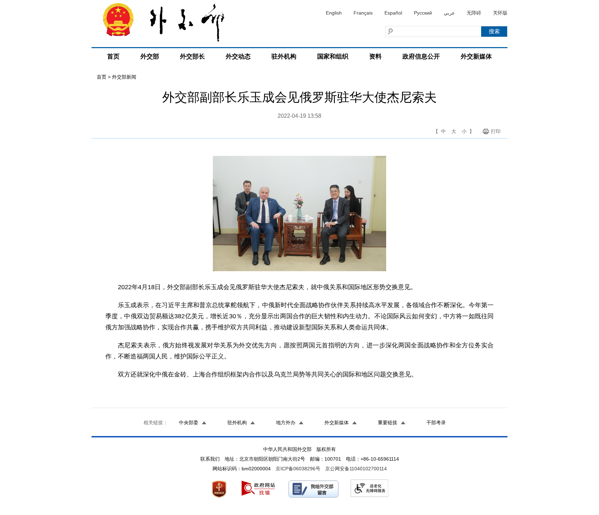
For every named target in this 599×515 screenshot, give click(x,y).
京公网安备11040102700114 (356, 468)
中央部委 (188, 422)
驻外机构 (283, 56)
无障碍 (474, 13)
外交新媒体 (476, 56)
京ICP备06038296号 (298, 468)
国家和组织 (332, 56)
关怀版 (500, 13)
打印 (496, 131)
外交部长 (192, 56)
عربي (449, 13)
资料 (375, 56)
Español (393, 13)
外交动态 (238, 56)
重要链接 (387, 422)
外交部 (149, 56)
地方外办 (285, 422)
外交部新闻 (124, 77)
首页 (113, 56)
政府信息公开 (421, 56)
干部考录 (436, 422)
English (334, 13)
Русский (423, 13)
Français (363, 13)
